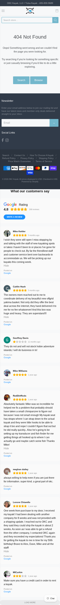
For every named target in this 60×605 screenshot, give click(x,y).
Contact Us (19, 155)
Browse (38, 80)
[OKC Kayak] (30, 11)
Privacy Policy (27, 158)
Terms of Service (44, 161)
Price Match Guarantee (19, 161)
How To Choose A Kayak (42, 155)
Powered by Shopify (30, 182)
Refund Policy (9, 158)
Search (21, 80)
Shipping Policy (46, 158)
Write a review (14, 217)
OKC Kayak (13, 179)
